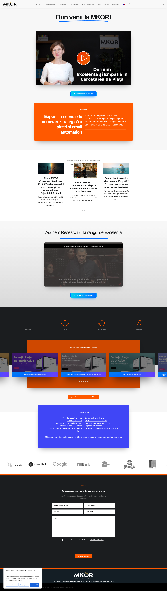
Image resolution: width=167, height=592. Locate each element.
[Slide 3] (83, 381)
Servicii (38, 4)
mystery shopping (79, 581)
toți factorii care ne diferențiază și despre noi (79, 437)
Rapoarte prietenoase (93, 426)
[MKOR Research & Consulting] (10, 4)
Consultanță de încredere (72, 418)
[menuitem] (38, 4)
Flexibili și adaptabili (74, 421)
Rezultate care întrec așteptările (97, 423)
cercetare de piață (67, 581)
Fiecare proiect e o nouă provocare (68, 423)
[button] (163, 4)
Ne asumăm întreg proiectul (96, 421)
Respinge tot (23, 584)
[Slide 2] (84, 210)
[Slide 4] (85, 381)
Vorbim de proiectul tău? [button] (84, 94)
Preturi (106, 4)
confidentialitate (104, 581)
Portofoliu (62, 4)
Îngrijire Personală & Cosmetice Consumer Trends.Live (132, 375)
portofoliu (75, 397)
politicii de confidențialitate (97, 540)
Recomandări (74, 4)
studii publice (91, 397)
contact (112, 581)
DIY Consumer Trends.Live (83, 375)
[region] (22, 578)
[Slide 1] (83, 210)
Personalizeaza (12, 584)
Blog (99, 4)
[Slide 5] (87, 381)
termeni (95, 581)
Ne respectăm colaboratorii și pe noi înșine (101, 428)
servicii (58, 581)
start (54, 581)
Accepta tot (34, 584)
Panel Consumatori (88, 4)
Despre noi (115, 4)
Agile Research (50, 4)
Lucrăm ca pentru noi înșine (71, 426)
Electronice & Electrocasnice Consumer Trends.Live (35, 375)
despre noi (89, 581)
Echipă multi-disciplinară (94, 418)
